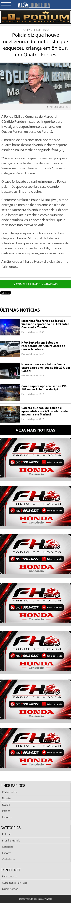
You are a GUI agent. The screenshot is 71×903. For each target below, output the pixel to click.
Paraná (6, 810)
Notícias (7, 798)
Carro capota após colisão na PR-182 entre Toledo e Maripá (44, 387)
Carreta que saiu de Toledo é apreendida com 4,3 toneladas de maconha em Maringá (44, 411)
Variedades (8, 859)
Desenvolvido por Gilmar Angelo (35, 898)
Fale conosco (9, 876)
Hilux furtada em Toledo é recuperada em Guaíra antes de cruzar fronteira (43, 346)
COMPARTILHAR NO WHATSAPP (36, 284)
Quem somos (10, 889)
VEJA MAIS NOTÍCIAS (35, 430)
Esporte (6, 853)
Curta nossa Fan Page (14, 882)
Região (6, 804)
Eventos (6, 817)
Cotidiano (7, 846)
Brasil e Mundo (11, 840)
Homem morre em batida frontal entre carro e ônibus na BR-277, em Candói (45, 367)
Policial (6, 834)
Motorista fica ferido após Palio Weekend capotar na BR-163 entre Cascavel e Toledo (45, 324)
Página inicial (10, 792)
